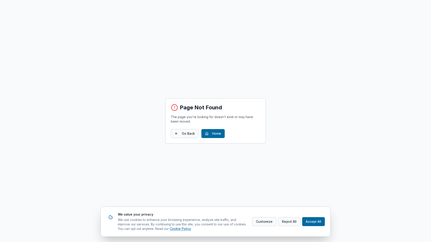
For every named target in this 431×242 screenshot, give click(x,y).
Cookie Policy (180, 229)
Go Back (188, 133)
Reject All (289, 221)
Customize (264, 221)
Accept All (313, 221)
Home (216, 133)
